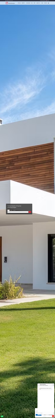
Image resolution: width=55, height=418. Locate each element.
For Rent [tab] (11, 210)
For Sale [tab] (14, 210)
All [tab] (8, 210)
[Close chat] (53, 416)
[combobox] (17, 212)
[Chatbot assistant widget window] (45, 399)
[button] (2, 416)
